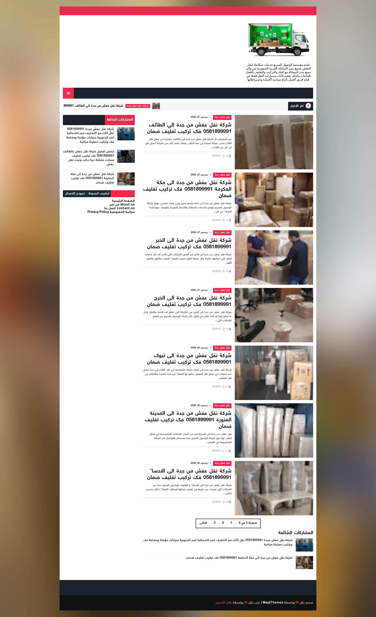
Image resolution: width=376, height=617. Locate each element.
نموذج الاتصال (75, 194)
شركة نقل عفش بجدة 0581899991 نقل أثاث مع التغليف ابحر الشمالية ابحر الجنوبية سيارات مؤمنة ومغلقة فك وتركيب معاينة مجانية (217, 542)
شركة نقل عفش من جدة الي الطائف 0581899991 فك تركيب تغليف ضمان (92, 106)
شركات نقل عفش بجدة (157, 106)
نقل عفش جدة (222, 117)
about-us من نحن (122, 205)
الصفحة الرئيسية (123, 201)
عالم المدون (223, 603)
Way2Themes (273, 603)
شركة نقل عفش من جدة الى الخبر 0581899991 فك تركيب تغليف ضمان (189, 244)
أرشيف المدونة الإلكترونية (99, 194)
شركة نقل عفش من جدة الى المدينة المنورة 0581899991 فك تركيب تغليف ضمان (188, 420)
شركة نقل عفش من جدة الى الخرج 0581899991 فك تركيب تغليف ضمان (189, 301)
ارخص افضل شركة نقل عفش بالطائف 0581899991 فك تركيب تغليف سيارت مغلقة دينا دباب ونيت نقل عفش (88, 158)
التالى (203, 523)
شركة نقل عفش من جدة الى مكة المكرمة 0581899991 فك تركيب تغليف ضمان (187, 189)
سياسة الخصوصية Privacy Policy (111, 212)
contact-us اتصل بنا (119, 208)
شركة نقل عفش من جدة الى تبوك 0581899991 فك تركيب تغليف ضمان (189, 359)
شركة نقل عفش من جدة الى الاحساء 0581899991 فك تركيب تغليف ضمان (189, 474)
